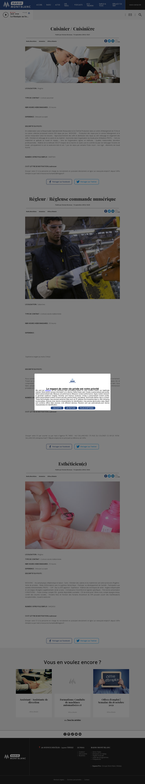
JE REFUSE (70, 408)
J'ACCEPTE (57, 408)
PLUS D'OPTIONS (86, 408)
